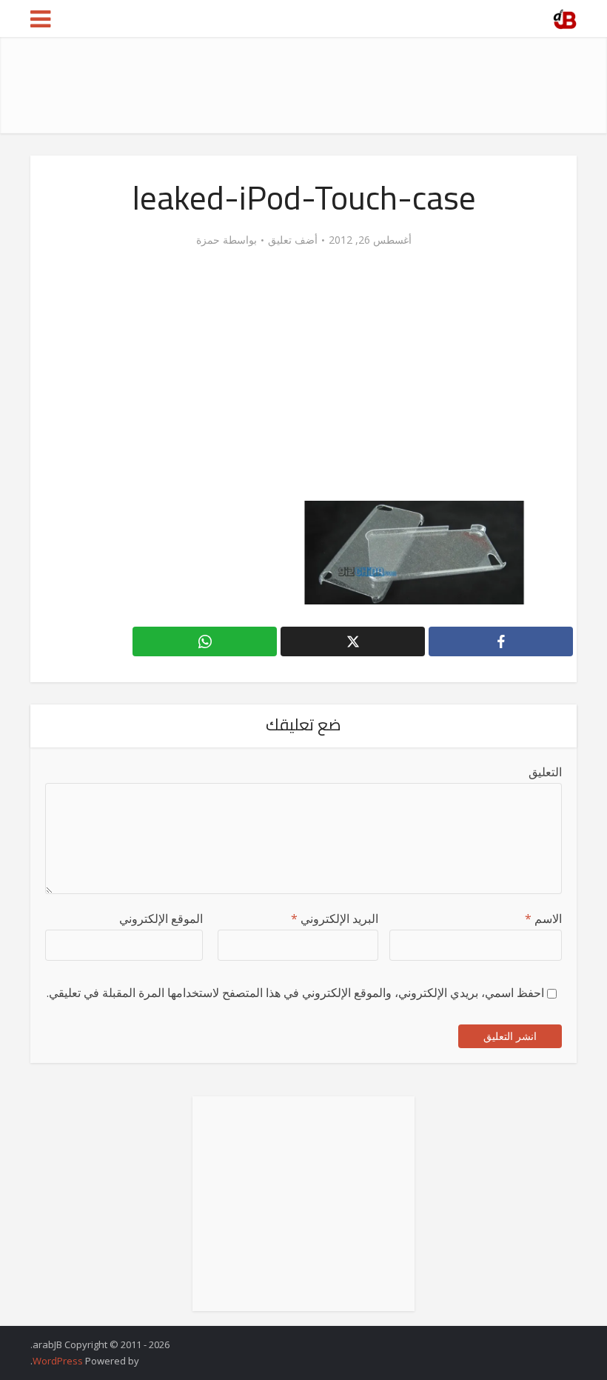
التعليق (545, 772)
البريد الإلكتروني (334, 918)
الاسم (543, 918)
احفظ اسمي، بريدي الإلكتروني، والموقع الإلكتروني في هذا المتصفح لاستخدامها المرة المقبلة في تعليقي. (295, 992)
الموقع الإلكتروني (161, 918)
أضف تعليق (293, 240)
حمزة (208, 240)
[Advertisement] (307, 85)
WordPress (58, 1360)
